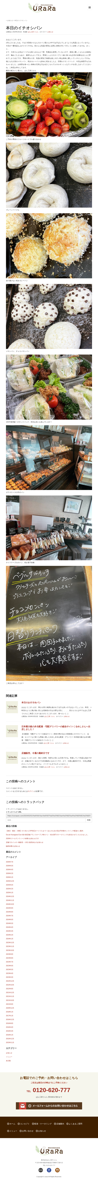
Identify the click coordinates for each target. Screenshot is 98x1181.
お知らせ (10, 20)
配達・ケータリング (43, 1124)
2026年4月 (9, 869)
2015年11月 (10, 1042)
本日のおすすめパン (31, 702)
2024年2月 (9, 935)
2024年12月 (10, 896)
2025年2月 (9, 889)
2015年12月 (10, 1039)
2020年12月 (10, 1008)
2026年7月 (9, 862)
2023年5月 (9, 969)
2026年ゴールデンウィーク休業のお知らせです (22, 838)
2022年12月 (10, 981)
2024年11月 (10, 900)
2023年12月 (10, 942)
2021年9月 (9, 1004)
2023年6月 (9, 966)
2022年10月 (10, 985)
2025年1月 (9, 892)
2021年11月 (10, 996)
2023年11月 (10, 946)
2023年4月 (9, 973)
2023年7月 (9, 962)
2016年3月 (9, 1031)
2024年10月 (10, 904)
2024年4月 (9, 927)
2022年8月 (9, 989)
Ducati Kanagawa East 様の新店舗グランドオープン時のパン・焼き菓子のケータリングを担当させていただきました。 (47, 835)
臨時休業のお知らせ (13, 846)
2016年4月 (9, 1027)
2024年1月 (9, 939)
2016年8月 (9, 1023)
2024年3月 (9, 931)
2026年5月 (9, 866)
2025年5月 (9, 885)
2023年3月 (9, 977)
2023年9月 (9, 954)
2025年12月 (10, 881)
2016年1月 (9, 1035)
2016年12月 (10, 1019)
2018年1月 (9, 1012)
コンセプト (25, 1124)
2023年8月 (9, 958)
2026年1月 (9, 877)
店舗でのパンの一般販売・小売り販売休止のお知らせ (24, 842)
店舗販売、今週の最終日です (35, 753)
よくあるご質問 (75, 1124)
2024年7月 (9, 916)
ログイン (31, 791)
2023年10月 (10, 950)
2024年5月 (9, 923)
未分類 (8, 1061)
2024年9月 (9, 908)
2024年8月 (9, 912)
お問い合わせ (27, 1131)
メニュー (9, 1057)
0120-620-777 (51, 1090)
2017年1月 (9, 1016)
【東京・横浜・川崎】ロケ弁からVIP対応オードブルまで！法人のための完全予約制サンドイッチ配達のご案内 (44, 831)
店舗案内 (60, 1124)
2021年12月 (10, 992)
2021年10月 (10, 1000)
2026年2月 (9, 873)
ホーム (12, 1124)
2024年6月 (9, 919)
